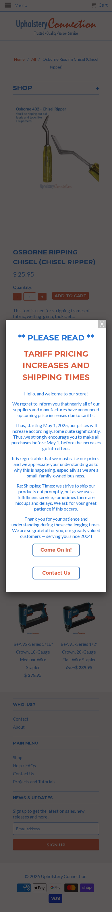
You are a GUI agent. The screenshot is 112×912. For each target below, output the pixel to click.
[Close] (102, 324)
